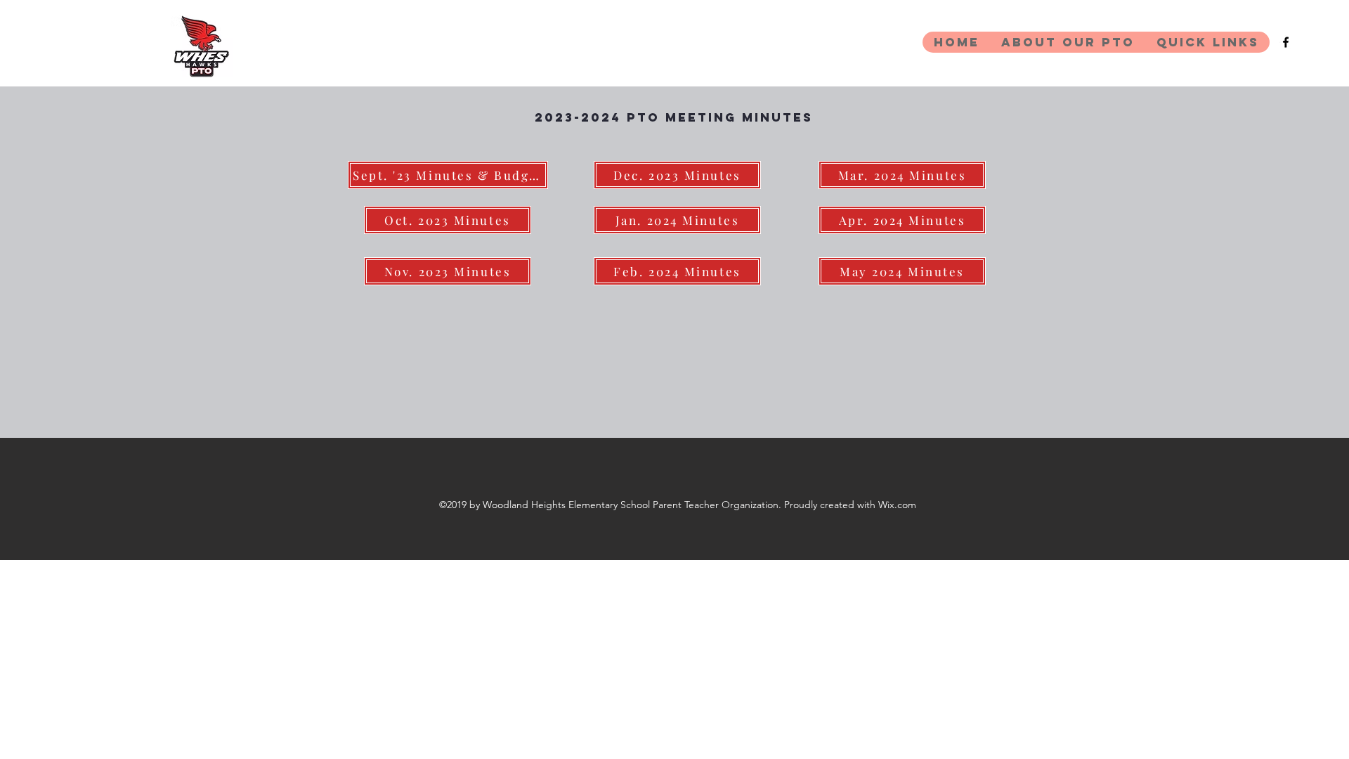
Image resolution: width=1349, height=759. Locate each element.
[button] (1067, 42)
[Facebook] (1286, 42)
